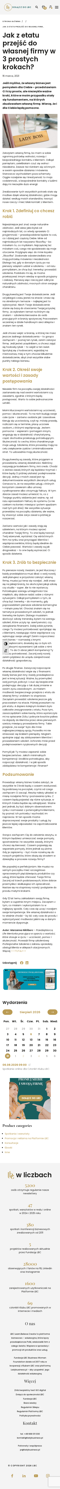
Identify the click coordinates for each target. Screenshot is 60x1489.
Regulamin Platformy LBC (30, 1411)
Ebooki (8, 1147)
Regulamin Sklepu (30, 1407)
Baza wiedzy (30, 1403)
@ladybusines (32, 1437)
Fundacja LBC (30, 1398)
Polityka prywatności (30, 1415)
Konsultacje (11, 1143)
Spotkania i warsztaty (17, 1133)
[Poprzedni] (7, 1012)
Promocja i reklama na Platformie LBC (27, 1138)
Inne (7, 1152)
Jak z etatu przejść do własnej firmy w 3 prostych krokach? (23, 26)
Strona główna (11, 21)
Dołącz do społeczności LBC (30, 1394)
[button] (22, 963)
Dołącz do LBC (21, 7)
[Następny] (53, 1012)
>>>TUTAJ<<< (18, 951)
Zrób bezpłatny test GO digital (30, 1390)
